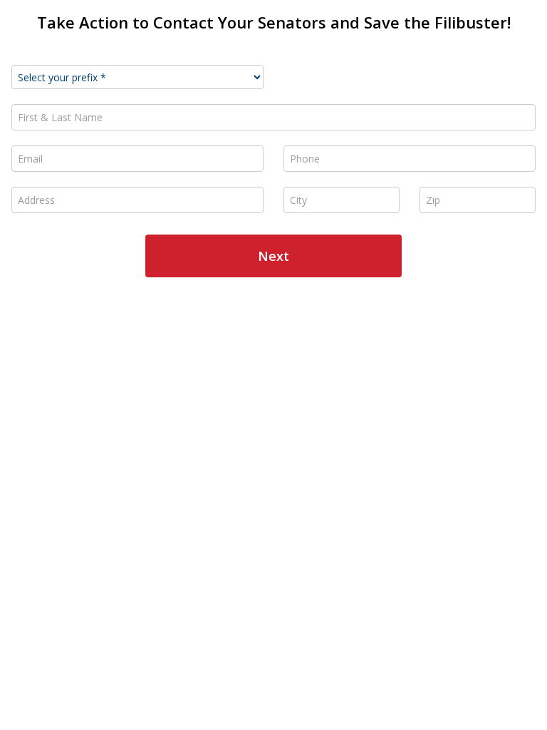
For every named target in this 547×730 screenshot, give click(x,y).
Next (273, 255)
